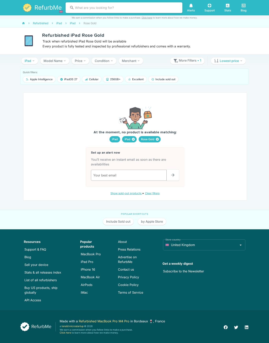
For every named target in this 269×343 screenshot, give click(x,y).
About (122, 242)
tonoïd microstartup (72, 326)
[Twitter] (236, 327)
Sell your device (36, 265)
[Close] (133, 139)
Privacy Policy (128, 277)
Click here (147, 17)
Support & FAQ (35, 249)
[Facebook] (225, 327)
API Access (32, 300)
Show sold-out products (126, 193)
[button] (29, 60)
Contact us (126, 269)
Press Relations (129, 249)
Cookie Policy (128, 285)
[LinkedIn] (246, 327)
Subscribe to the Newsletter (183, 271)
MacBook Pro (91, 254)
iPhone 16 (88, 269)
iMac (84, 292)
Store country (173, 239)
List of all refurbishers (40, 280)
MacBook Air (90, 277)
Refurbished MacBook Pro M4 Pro (104, 321)
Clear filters (152, 193)
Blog (27, 257)
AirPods (86, 285)
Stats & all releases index (42, 272)
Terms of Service (130, 292)
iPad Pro (87, 262)
